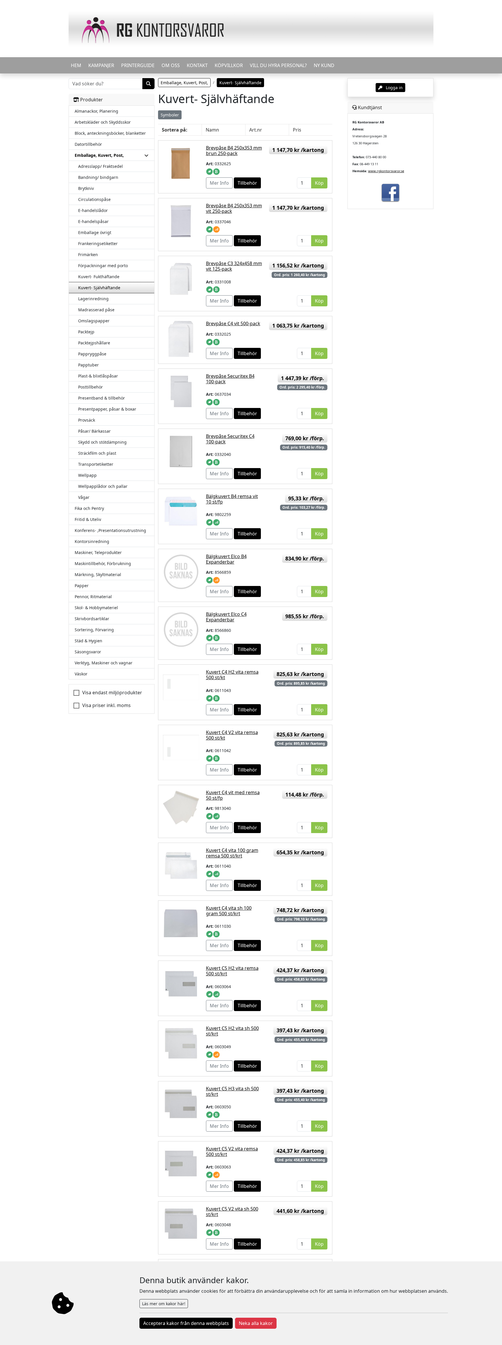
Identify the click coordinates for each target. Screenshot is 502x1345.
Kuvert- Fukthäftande (98, 276)
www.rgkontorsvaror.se (386, 171)
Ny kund (324, 65)
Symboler (170, 115)
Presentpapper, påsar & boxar (107, 409)
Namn (212, 130)
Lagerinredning (93, 298)
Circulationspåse (94, 199)
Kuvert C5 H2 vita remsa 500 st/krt (232, 971)
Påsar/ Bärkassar (94, 431)
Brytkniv (86, 188)
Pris (297, 130)
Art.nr (255, 130)
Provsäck (86, 420)
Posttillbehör (90, 387)
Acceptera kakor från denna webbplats (186, 1323)
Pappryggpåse (92, 354)
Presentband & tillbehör (101, 398)
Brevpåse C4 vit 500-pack (233, 323)
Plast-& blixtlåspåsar (98, 376)
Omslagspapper (94, 320)
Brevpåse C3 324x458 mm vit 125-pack (234, 266)
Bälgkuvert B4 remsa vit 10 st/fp (232, 499)
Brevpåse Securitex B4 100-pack (230, 379)
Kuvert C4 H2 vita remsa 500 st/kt (232, 675)
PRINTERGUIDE (138, 65)
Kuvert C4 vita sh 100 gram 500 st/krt (229, 911)
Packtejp (86, 332)
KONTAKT (197, 65)
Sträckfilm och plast (97, 453)
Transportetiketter (95, 464)
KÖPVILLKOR (229, 65)
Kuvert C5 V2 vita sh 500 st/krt (232, 1212)
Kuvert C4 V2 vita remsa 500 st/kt (232, 735)
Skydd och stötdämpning (102, 442)
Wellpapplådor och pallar (103, 486)
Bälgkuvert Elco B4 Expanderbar (226, 559)
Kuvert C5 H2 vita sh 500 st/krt (232, 1031)
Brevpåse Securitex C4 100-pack (230, 439)
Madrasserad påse (96, 309)
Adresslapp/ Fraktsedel (100, 166)
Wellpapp (87, 475)
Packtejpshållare (94, 343)
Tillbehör (247, 183)
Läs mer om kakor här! (163, 1303)
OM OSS (171, 65)
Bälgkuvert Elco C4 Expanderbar (226, 617)
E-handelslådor (93, 210)
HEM (76, 65)
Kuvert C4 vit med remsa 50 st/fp (233, 795)
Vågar (83, 497)
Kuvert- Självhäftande (99, 287)
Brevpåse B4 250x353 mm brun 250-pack (234, 151)
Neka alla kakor (256, 1323)
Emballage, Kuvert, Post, (184, 82)
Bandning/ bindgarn (98, 177)
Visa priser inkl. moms (106, 705)
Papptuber (88, 365)
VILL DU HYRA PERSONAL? (278, 65)
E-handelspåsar (93, 221)
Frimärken (88, 254)
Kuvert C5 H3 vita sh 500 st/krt (232, 1091)
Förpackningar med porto (103, 265)
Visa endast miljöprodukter (112, 692)
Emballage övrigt (94, 232)
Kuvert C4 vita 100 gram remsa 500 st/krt (232, 853)
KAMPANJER (101, 65)
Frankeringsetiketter (98, 243)
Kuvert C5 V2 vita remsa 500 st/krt (232, 1151)
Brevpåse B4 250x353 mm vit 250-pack (234, 208)
